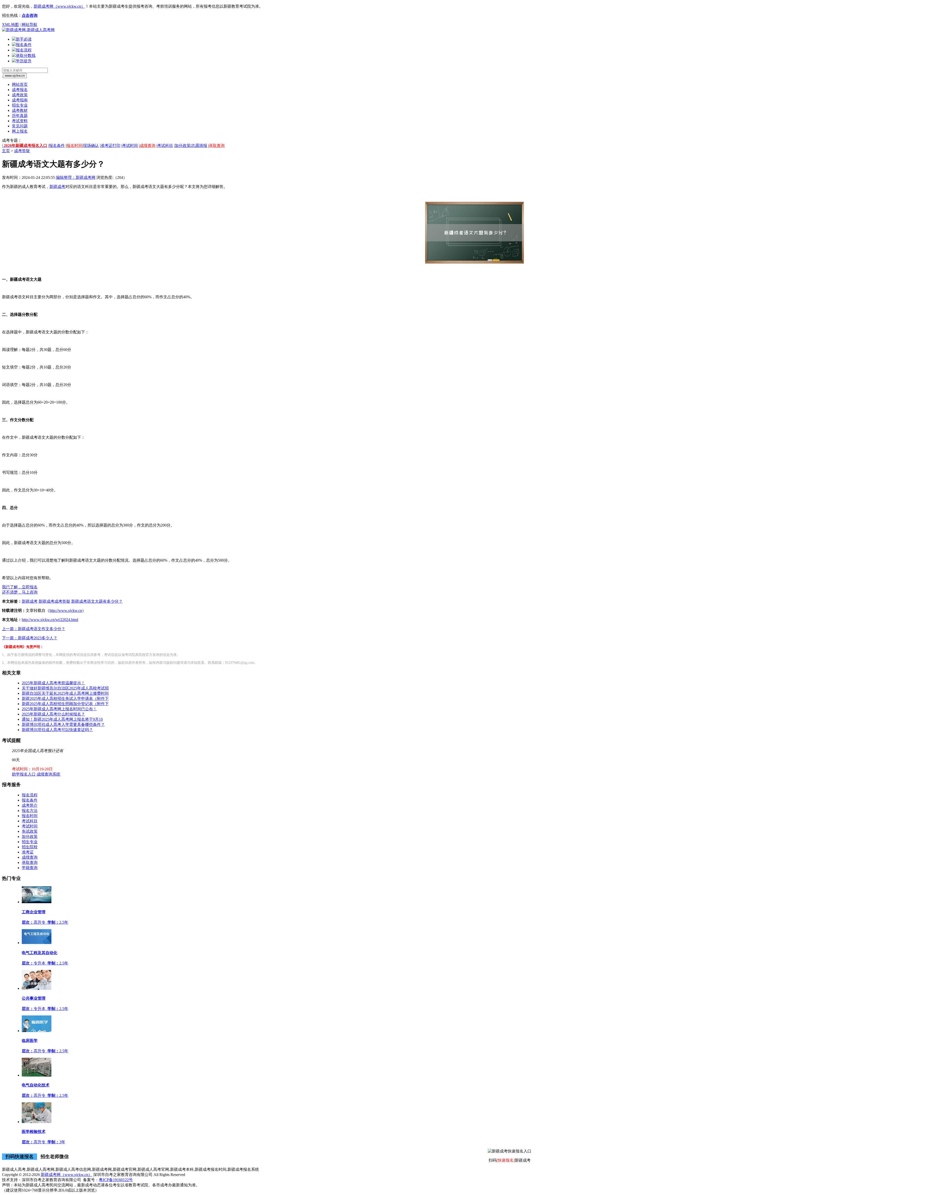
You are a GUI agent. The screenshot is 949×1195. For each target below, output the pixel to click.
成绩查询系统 (48, 774)
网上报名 (20, 131)
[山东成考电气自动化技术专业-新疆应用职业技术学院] (36, 1075)
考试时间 (130, 145)
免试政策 (30, 831)
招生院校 (30, 847)
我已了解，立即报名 (20, 587)
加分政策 (183, 145)
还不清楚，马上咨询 (20, 592)
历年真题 (20, 116)
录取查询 (217, 145)
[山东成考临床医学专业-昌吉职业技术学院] (36, 1031)
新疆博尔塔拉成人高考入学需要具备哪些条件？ (63, 724)
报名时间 (74, 145)
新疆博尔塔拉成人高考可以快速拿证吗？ (57, 730)
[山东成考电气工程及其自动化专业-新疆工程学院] (36, 943)
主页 (6, 151)
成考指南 (20, 100)
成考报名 (20, 90)
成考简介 (30, 805)
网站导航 (29, 25)
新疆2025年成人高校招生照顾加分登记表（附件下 (65, 704)
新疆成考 (57, 186)
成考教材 (20, 110)
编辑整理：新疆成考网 (75, 177)
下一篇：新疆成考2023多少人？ (29, 638)
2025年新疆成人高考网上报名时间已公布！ (59, 709)
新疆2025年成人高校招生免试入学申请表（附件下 (65, 698)
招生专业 (20, 105)
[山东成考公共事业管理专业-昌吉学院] (36, 988)
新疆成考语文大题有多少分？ (97, 601)
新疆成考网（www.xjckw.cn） (59, 6)
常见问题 (20, 126)
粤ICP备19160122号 (116, 1180)
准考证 (28, 852)
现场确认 (91, 145)
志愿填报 (199, 145)
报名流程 (30, 795)
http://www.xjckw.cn (65, 610)
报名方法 (30, 810)
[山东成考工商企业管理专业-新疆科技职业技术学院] (36, 902)
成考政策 (20, 95)
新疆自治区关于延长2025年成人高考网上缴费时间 (65, 693)
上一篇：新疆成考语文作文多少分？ (33, 629)
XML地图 (10, 25)
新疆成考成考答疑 (54, 601)
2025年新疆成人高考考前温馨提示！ (53, 683)
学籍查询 (30, 868)
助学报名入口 (24, 774)
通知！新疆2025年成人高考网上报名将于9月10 (62, 719)
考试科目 (165, 145)
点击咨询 (30, 15)
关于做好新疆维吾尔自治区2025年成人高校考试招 (65, 688)
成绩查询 (147, 145)
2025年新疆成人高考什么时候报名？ (53, 714)
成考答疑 (22, 151)
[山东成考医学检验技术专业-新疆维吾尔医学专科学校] (36, 1122)
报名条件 (57, 145)
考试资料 (20, 121)
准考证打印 (110, 145)
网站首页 (20, 84)
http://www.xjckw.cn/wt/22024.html (50, 620)
